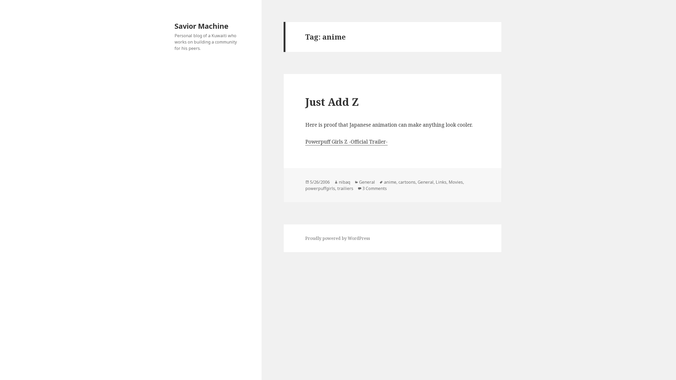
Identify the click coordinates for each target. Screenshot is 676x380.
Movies (456, 182)
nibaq (344, 182)
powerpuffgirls (320, 188)
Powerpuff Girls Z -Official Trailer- (346, 141)
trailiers (345, 188)
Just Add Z (332, 102)
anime (390, 182)
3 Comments (374, 188)
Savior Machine (201, 26)
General (367, 182)
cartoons (407, 182)
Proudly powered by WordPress (337, 238)
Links (441, 182)
